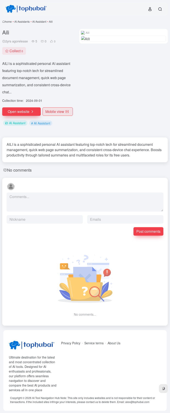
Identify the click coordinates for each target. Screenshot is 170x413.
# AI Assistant (40, 123)
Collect (16, 50)
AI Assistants (22, 21)
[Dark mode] (163, 388)
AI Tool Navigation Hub (46, 398)
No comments (19, 170)
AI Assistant (39, 21)
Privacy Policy (70, 343)
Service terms (94, 343)
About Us (114, 343)
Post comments (148, 231)
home (8, 21)
